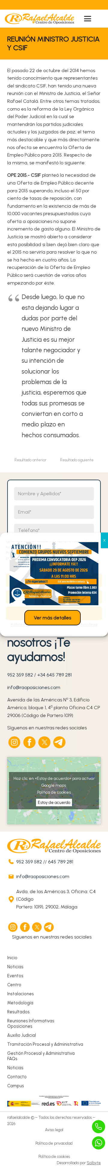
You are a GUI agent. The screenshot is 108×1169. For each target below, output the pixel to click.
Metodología (20, 1003)
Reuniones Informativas (30, 1021)
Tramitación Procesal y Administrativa (45, 1044)
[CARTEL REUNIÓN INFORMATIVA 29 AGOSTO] (54, 573)
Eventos (15, 975)
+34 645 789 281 (54, 675)
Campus (15, 1085)
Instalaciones (20, 994)
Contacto (17, 1076)
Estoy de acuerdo (54, 802)
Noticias (15, 966)
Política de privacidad (54, 1143)
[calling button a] (99, 1127)
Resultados (18, 1012)
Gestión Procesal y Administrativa (41, 1053)
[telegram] (59, 742)
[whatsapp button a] (99, 1143)
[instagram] (14, 742)
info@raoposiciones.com (33, 687)
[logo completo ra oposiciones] (39, 19)
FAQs (12, 1058)
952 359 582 (20, 675)
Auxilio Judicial (21, 1035)
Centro (14, 984)
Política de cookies (54, 792)
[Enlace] (41, 4)
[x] (44, 742)
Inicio (12, 957)
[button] (87, 18)
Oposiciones (19, 1026)
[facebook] (29, 742)
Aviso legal (54, 1130)
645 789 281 (60, 862)
